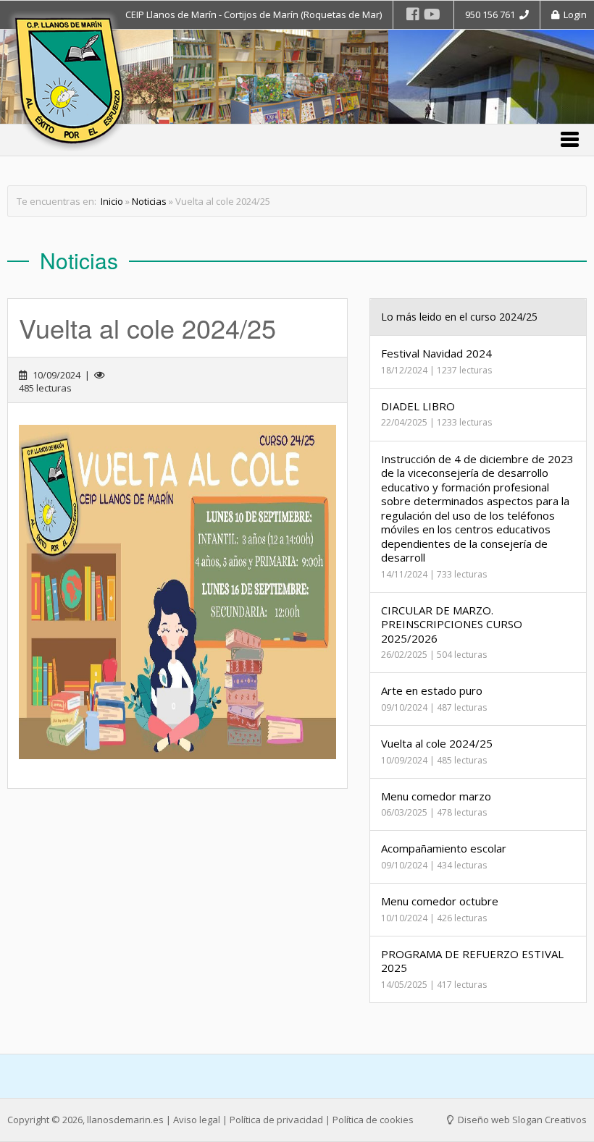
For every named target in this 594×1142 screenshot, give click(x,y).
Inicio (112, 201)
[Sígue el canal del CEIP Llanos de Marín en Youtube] (432, 14)
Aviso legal (196, 1119)
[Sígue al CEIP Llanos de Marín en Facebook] (413, 14)
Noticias (149, 201)
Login (573, 14)
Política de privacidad (276, 1119)
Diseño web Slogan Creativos (521, 1119)
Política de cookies (373, 1119)
